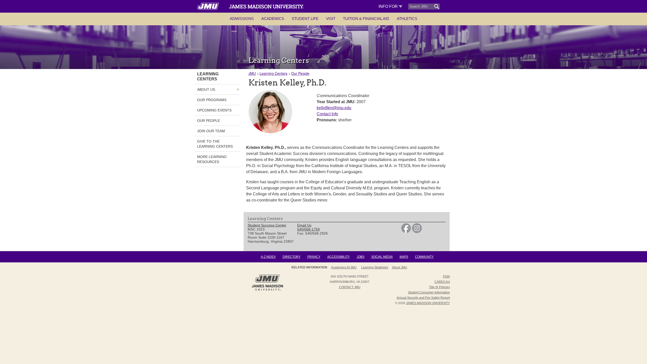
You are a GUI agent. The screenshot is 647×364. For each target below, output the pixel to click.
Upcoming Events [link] (214, 110)
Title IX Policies (439, 287)
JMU (252, 73)
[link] (406, 232)
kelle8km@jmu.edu (334, 108)
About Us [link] (206, 89)
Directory (292, 257)
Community (424, 257)
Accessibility (338, 257)
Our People (300, 73)
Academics (272, 18)
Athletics (407, 18)
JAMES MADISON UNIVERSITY (428, 303)
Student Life (305, 18)
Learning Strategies (374, 267)
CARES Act (442, 282)
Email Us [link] (304, 225)
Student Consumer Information (429, 292)
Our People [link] (208, 121)
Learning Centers (273, 73)
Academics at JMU (344, 267)
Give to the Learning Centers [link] (215, 143)
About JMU (399, 267)
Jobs (360, 257)
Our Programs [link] (211, 100)
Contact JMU (349, 287)
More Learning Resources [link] (212, 159)
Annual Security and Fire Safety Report (423, 298)
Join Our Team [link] (211, 131)
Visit (330, 18)
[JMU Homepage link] (267, 290)
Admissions (242, 18)
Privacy (313, 257)
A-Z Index (268, 257)
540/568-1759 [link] (308, 229)
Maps (404, 257)
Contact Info (327, 114)
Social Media (382, 257)
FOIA (446, 276)
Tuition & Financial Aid (366, 18)
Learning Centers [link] (208, 76)
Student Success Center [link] (267, 225)
